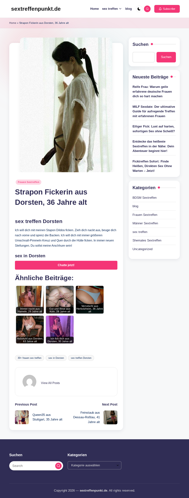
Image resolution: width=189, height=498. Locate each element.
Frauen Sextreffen (28, 182)
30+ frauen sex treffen (29, 358)
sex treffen (140, 232)
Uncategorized (142, 249)
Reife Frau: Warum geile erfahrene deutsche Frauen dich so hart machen (152, 91)
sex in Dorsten (56, 358)
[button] (167, 9)
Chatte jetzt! (66, 265)
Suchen (141, 44)
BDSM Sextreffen (145, 197)
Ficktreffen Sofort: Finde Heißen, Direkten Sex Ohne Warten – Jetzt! (152, 166)
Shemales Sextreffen (147, 240)
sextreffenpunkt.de (36, 9)
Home (12, 22)
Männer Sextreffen (145, 223)
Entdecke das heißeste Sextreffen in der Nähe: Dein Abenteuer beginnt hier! (153, 146)
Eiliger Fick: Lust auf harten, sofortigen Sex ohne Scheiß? (154, 129)
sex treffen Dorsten (81, 358)
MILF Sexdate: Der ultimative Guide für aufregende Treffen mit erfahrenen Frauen (154, 111)
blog (135, 206)
